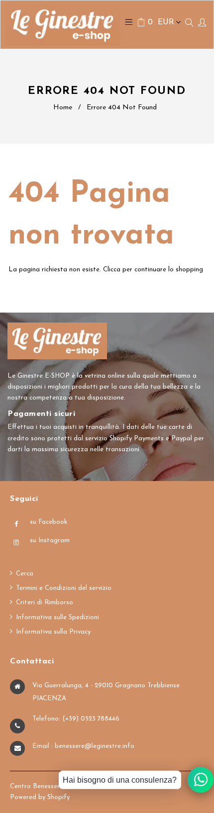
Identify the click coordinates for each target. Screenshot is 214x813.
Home (62, 107)
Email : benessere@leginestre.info (83, 746)
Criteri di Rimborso (44, 602)
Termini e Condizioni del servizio (63, 588)
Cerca (24, 573)
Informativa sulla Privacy (53, 632)
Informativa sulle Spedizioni (57, 617)
